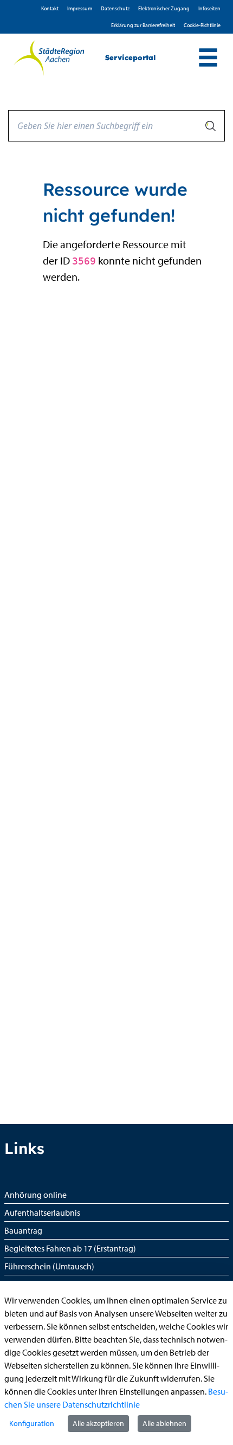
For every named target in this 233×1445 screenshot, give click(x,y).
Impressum (79, 8)
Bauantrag (23, 1230)
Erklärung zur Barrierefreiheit (143, 25)
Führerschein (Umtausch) (49, 1266)
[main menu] (208, 58)
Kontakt (50, 8)
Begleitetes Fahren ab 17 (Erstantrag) (70, 1248)
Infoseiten (209, 8)
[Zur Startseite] (48, 58)
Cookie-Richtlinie (202, 25)
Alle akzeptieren (98, 1423)
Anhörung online (35, 1194)
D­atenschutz (115, 8)
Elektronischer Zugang (164, 8)
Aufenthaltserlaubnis (42, 1212)
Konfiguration (31, 1423)
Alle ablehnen (164, 1423)
